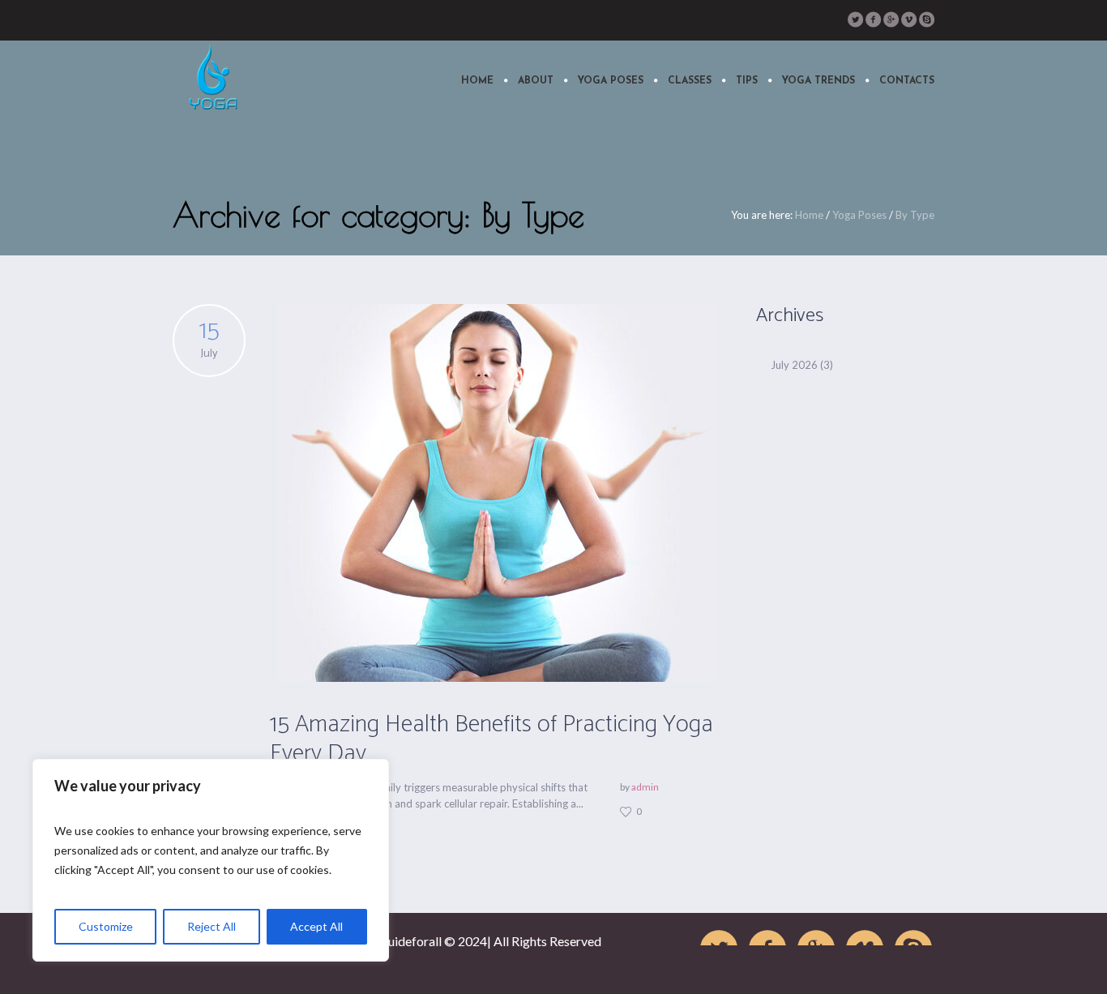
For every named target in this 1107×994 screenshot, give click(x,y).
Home (809, 214)
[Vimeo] (908, 19)
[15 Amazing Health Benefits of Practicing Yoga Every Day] (497, 493)
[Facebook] (873, 19)
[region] (210, 860)
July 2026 (794, 364)
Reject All (211, 926)
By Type (914, 214)
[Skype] (926, 19)
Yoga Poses (859, 214)
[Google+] (891, 19)
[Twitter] (855, 19)
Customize (106, 926)
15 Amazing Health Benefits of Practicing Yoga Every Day (491, 739)
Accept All (316, 926)
